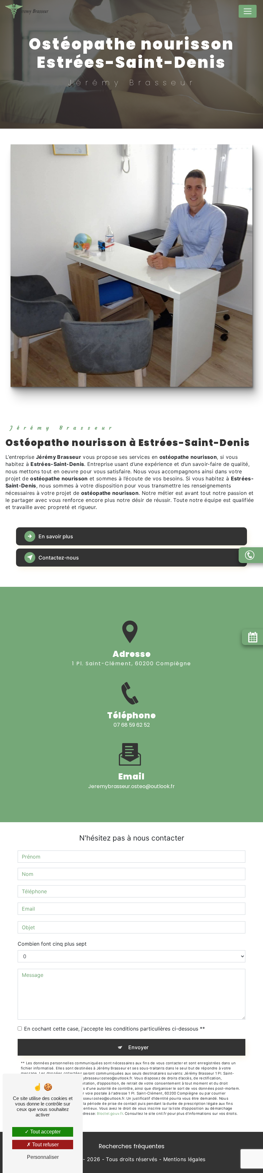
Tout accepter (45, 1131)
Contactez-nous (58, 557)
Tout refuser (45, 1144)
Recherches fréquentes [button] (132, 1146)
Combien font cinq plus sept (52, 944)
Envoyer (138, 1047)
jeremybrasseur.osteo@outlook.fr (131, 786)
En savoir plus (55, 536)
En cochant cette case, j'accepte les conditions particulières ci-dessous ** (114, 1028)
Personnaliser (43, 1157)
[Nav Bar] (248, 11)
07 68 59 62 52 (132, 725)
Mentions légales (184, 1159)
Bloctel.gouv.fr (110, 1113)
